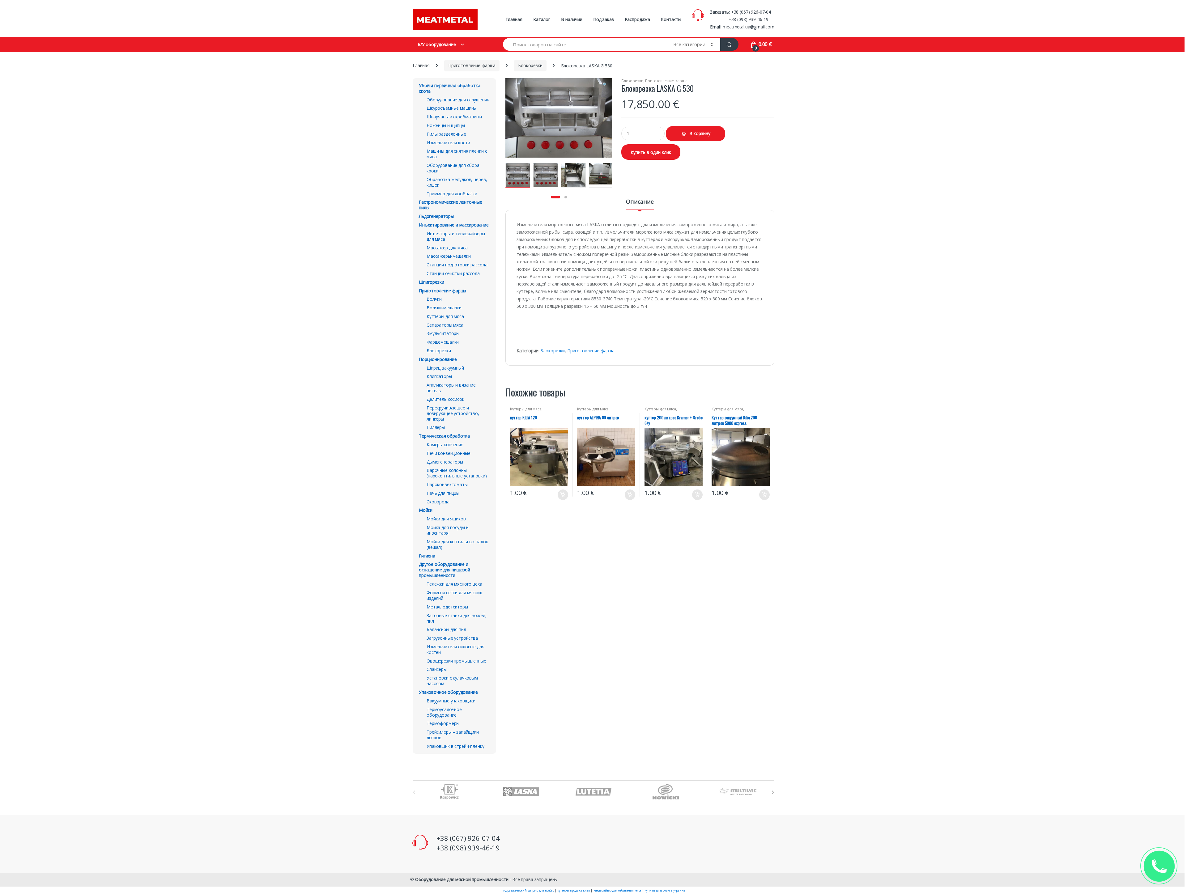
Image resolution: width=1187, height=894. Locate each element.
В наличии (571, 19)
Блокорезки (530, 65)
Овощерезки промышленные (456, 661)
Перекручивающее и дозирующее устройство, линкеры (453, 413)
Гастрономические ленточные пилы (450, 204)
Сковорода (438, 502)
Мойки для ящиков (446, 519)
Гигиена (427, 556)
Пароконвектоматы (447, 484)
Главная (513, 19)
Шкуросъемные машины (452, 108)
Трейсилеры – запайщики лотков (453, 734)
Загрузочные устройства (452, 638)
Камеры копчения (445, 444)
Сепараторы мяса (445, 325)
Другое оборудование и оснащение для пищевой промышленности (444, 569)
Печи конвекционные (448, 453)
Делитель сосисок (445, 399)
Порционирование (438, 359)
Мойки (425, 510)
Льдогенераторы (436, 216)
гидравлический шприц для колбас (528, 890)
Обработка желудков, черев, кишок (457, 182)
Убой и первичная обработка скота (449, 88)
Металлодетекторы (447, 607)
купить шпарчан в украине (665, 890)
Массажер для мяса (447, 248)
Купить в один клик (651, 152)
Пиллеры (436, 427)
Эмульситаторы (443, 333)
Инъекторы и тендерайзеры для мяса (456, 236)
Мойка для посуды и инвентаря (447, 530)
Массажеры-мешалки (449, 256)
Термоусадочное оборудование (444, 712)
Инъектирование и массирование (454, 225)
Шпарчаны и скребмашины (454, 117)
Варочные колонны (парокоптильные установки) (457, 473)
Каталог (541, 19)
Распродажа (637, 19)
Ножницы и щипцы (446, 125)
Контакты (671, 19)
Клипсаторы (439, 376)
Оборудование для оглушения (458, 100)
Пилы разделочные (446, 134)
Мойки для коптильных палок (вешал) (457, 544)
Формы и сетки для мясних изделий (454, 595)
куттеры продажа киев (573, 890)
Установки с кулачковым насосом (452, 680)
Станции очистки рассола (453, 273)
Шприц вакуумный (445, 368)
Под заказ (603, 19)
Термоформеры (443, 723)
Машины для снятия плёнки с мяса (457, 153)
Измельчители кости (448, 143)
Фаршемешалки (443, 342)
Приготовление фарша (472, 65)
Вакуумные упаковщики (451, 701)
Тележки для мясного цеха (454, 584)
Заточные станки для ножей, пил (456, 618)
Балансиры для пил (446, 629)
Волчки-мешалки (444, 308)
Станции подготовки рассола (457, 265)
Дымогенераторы (445, 462)
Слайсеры (437, 669)
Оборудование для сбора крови (453, 168)
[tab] (640, 204)
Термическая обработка (444, 436)
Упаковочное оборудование (448, 692)
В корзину (699, 133)
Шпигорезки (431, 282)
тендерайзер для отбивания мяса (617, 890)
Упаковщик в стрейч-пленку (455, 746)
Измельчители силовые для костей (455, 649)
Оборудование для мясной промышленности (461, 879)
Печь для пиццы (443, 493)
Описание (640, 202)
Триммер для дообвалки (452, 194)
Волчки (434, 299)
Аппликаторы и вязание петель (451, 387)
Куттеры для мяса (526, 409)
